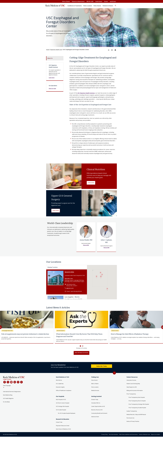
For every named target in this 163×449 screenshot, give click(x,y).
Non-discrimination (113, 432)
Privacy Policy (104, 432)
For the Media (6, 399)
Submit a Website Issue (144, 432)
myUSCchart (113, 1)
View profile (86, 245)
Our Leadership (59, 381)
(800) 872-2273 (69, 288)
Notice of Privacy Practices (133, 419)
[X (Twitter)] (7, 379)
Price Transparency (131, 391)
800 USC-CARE (90, 1)
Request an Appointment (78, 1)
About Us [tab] (50, 58)
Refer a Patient (66, 1)
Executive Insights (60, 384)
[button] (115, 4)
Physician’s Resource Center (62, 423)
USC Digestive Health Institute (86, 93)
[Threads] (21, 379)
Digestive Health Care (56, 49)
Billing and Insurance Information (135, 388)
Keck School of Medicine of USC (63, 426)
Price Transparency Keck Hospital (137, 395)
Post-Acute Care (130, 415)
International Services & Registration (12, 389)
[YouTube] (11, 379)
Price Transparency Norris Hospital (137, 398)
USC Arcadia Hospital (61, 407)
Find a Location (95, 384)
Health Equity (98, 1)
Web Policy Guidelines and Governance (128, 432)
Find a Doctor (94, 377)
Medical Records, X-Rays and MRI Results (136, 412)
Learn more (51, 77)
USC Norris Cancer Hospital (62, 400)
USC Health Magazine (8, 396)
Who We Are (59, 377)
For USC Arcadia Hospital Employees (66, 410)
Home (47, 49)
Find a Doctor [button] (97, 5)
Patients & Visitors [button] (108, 5)
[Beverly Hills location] (55, 282)
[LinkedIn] (14, 379)
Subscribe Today (101, 364)
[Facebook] (4, 379)
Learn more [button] (91, 182)
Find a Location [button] (87, 5)
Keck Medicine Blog (7, 392)
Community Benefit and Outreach (99, 410)
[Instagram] (18, 379)
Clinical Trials (59, 419)
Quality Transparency (132, 408)
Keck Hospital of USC (61, 397)
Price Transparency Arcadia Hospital (137, 405)
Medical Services (95, 388)
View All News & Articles (81, 350)
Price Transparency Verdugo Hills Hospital (139, 401)
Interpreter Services (131, 377)
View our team (52, 88)
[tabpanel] (93, 105)
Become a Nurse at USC (97, 407)
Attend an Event (95, 414)
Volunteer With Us (95, 400)
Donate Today (94, 397)
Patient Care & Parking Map (133, 381)
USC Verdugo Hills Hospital (62, 404)
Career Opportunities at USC (98, 404)
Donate (106, 1)
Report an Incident (155, 432)
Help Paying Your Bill (132, 384)
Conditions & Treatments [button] (74, 5)
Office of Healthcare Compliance (63, 388)
